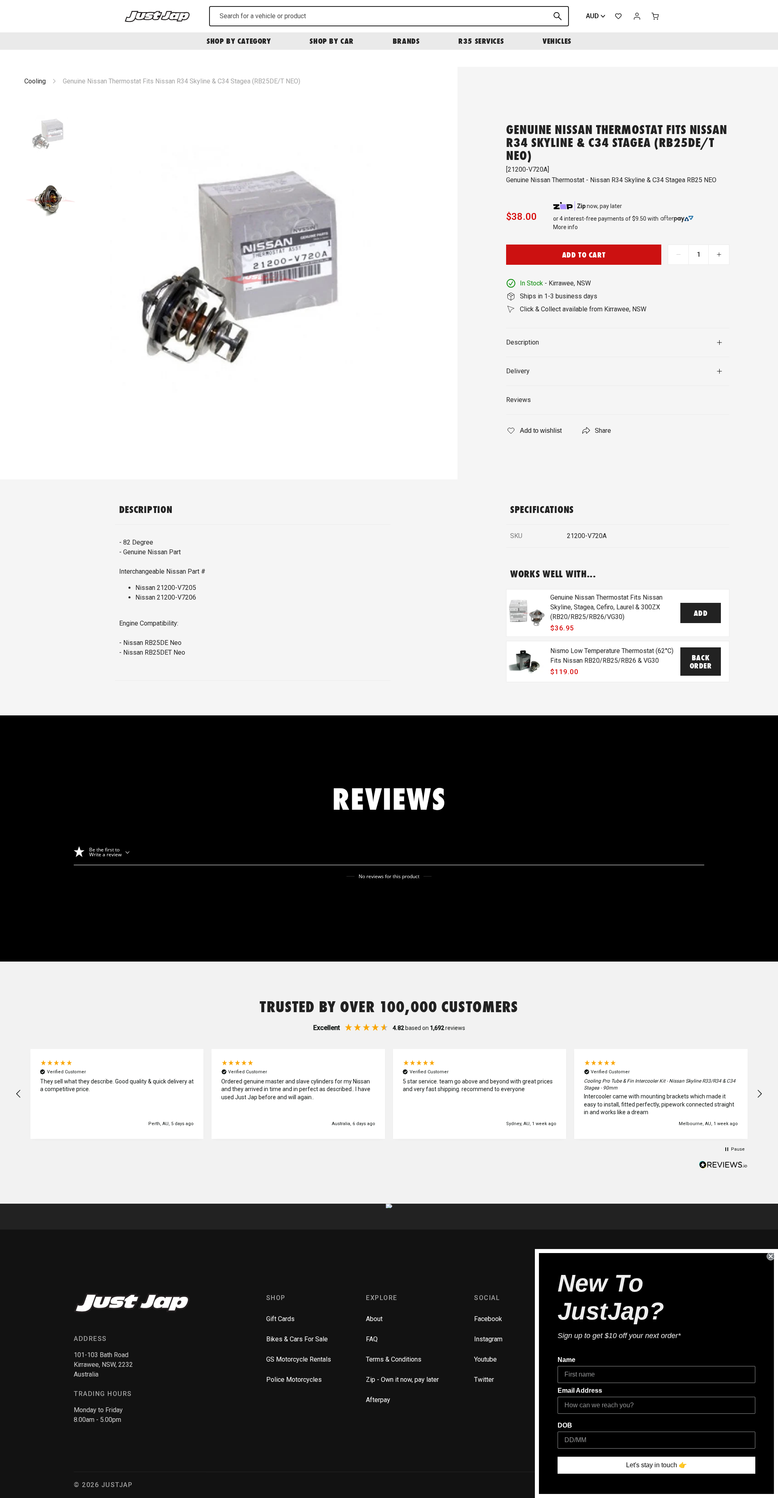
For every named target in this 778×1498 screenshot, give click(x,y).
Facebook (488, 1319)
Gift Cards (280, 1319)
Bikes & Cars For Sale (297, 1339)
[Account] (637, 16)
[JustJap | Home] (157, 16)
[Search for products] (557, 16)
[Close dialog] (771, 1256)
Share (603, 430)
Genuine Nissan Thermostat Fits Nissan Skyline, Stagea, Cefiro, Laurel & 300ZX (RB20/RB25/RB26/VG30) (606, 607)
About (374, 1319)
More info (565, 227)
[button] (18, 1094)
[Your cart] (655, 16)
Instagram (488, 1339)
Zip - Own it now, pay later (402, 1379)
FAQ (372, 1339)
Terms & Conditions (393, 1359)
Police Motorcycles (294, 1379)
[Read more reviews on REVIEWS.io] (723, 1165)
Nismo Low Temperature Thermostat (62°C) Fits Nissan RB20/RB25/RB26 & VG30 (611, 655)
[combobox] (389, 16)
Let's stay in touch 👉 (656, 1465)
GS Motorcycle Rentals (298, 1359)
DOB (565, 1425)
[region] (389, 1094)
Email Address (580, 1390)
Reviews (518, 400)
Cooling (35, 81)
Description (522, 342)
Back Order (701, 661)
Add (701, 613)
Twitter (484, 1379)
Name (566, 1359)
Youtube (485, 1359)
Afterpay (378, 1400)
